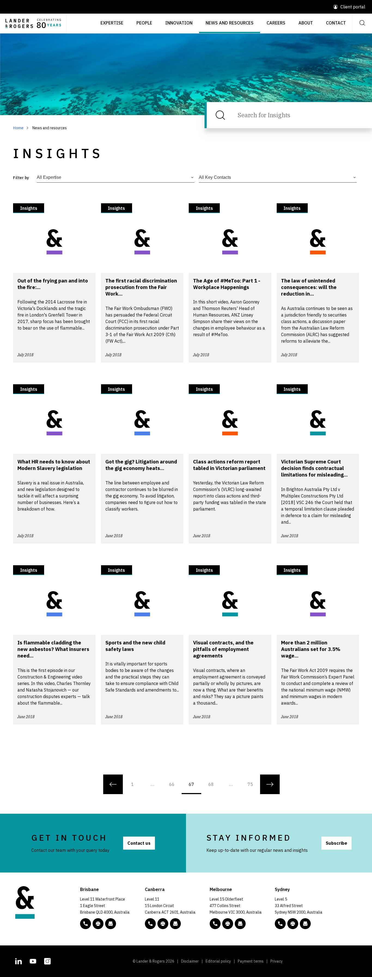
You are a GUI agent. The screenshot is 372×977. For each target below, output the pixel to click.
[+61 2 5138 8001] (162, 923)
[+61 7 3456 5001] (98, 923)
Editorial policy (218, 961)
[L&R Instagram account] (47, 960)
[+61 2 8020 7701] (292, 923)
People (144, 23)
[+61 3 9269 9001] (227, 923)
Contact (336, 23)
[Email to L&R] (110, 923)
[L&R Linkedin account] (18, 960)
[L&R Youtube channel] (33, 960)
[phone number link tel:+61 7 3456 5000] (85, 923)
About (305, 23)
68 (211, 784)
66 (172, 784)
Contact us (139, 843)
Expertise (111, 23)
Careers (276, 23)
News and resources (230, 23)
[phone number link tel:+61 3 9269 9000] (215, 923)
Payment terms (251, 961)
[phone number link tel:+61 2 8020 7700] (280, 923)
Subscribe (336, 843)
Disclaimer (190, 961)
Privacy (276, 961)
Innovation (179, 23)
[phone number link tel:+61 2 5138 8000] (150, 923)
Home (18, 127)
